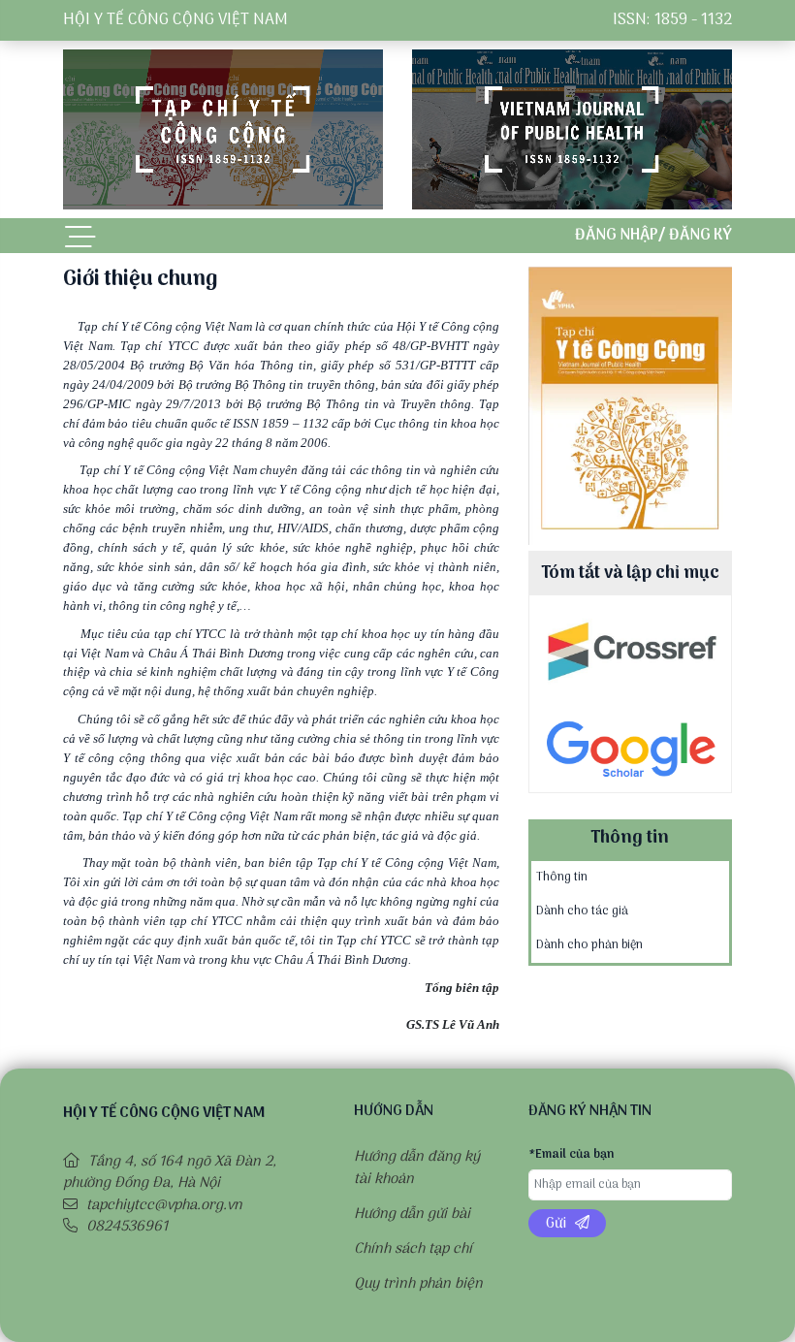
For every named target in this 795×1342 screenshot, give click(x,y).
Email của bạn (571, 1155)
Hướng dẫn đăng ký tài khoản (417, 1168)
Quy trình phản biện (418, 1283)
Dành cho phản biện (589, 945)
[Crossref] (630, 649)
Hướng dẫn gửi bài (412, 1214)
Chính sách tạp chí (413, 1249)
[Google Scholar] (630, 748)
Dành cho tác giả (582, 911)
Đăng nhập (616, 235)
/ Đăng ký (695, 235)
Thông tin (562, 877)
